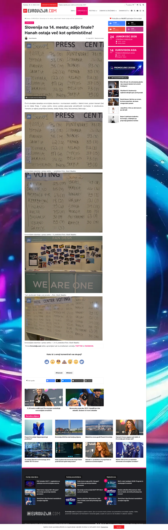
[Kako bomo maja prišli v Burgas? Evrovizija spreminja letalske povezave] (30, 492)
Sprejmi (119, 527)
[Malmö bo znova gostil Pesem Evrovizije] (99, 427)
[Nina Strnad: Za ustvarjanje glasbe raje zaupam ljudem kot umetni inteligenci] (113, 84)
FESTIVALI (92, 10)
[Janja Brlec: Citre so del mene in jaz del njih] (113, 110)
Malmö (69, 373)
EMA (72, 10)
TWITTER (79, 346)
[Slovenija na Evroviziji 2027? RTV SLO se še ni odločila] (70, 492)
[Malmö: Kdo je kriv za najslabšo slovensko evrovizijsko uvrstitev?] (129, 450)
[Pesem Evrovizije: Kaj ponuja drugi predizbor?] (38, 427)
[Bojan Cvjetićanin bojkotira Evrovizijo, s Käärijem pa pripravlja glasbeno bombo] (113, 119)
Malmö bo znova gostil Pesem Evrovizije (98, 437)
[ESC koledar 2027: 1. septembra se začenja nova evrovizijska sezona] (30, 484)
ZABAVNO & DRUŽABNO (107, 10)
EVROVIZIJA (81, 10)
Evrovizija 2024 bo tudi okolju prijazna (68, 437)
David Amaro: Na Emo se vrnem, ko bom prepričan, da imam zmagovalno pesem (130, 101)
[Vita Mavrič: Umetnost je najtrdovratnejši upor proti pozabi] (113, 93)
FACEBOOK (89, 346)
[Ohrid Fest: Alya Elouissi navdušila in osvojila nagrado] (30, 501)
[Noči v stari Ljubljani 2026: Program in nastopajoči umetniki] (111, 484)
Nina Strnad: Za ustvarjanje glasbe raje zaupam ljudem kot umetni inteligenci (131, 84)
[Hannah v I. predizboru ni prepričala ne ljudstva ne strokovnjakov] (99, 450)
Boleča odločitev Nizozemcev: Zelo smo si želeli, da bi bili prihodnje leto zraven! (83, 5)
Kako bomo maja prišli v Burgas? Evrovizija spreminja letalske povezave (48, 492)
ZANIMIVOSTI (123, 10)
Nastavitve (104, 527)
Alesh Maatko (33, 38)
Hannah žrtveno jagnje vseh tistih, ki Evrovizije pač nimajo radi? (128, 438)
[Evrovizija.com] (39, 11)
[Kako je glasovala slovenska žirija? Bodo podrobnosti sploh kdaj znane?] (69, 450)
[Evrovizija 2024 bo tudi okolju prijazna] (69, 427)
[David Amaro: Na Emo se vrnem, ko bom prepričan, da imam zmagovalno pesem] (113, 102)
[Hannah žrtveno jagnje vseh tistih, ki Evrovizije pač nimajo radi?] (129, 427)
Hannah (60, 373)
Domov (28, 18)
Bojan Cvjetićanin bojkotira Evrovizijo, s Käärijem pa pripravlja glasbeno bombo (129, 118)
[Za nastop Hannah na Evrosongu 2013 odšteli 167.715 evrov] (38, 450)
